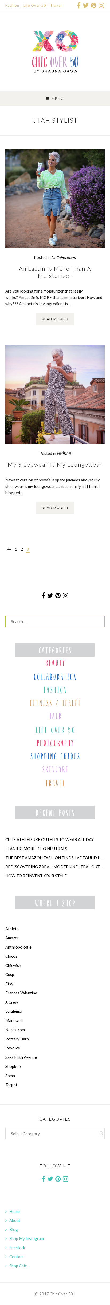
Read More (53, 319)
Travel (56, 5)
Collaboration (64, 257)
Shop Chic (18, 1265)
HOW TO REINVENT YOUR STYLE (36, 875)
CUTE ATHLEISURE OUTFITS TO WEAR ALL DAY (49, 839)
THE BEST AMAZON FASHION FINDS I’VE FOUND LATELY (55, 857)
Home (14, 1211)
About (14, 1220)
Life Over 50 (34, 5)
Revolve (12, 1047)
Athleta (12, 928)
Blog (13, 1229)
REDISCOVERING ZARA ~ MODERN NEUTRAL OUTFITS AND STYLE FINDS (55, 866)
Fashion (12, 5)
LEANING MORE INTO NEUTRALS (36, 848)
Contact (16, 1256)
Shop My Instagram (26, 1238)
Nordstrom (15, 1029)
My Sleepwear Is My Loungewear (55, 464)
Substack (17, 1247)
